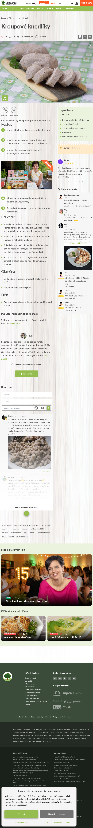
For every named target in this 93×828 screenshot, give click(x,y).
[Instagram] (60, 678)
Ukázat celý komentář (78, 243)
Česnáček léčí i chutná (61, 770)
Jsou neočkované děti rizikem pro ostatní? (67, 779)
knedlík (11, 536)
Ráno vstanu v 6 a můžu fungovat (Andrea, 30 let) (69, 781)
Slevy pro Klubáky (32, 698)
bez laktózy (33, 529)
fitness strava (15, 529)
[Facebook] (55, 678)
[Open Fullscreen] (89, 44)
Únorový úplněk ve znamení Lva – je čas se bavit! (69, 759)
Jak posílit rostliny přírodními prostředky (26, 768)
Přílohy (26, 18)
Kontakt (28, 704)
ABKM (41, 529)
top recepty (17, 525)
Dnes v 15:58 (70, 275)
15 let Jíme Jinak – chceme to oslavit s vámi (27, 778)
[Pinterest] (64, 678)
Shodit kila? (86, 3)
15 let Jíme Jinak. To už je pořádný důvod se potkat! (29, 765)
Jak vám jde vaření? (73, 308)
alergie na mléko (16, 532)
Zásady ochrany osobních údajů (56, 822)
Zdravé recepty (14, 18)
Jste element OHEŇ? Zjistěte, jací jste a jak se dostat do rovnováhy (77, 281)
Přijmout (21, 814)
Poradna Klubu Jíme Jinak (75, 296)
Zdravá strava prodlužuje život (63, 768)
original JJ (26, 525)
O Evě (40, 8)
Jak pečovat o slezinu (20, 775)
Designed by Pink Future (61, 717)
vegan (25, 532)
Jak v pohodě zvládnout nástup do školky (26, 757)
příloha (32, 532)
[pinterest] (90, 37)
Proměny (30, 8)
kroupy (4, 536)
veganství (5, 529)
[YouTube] (74, 678)
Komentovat (46, 472)
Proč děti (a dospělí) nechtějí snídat (65, 773)
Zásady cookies (21, 822)
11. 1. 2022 (20, 477)
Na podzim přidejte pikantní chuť (64, 757)
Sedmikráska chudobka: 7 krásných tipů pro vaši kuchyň (31, 762)
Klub (21, 8)
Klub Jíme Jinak (31, 696)
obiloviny (5, 532)
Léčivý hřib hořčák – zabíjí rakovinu (24, 759)
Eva (30, 335)
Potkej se (70, 8)
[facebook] (85, 37)
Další (59, 4)
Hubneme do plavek (47, 4)
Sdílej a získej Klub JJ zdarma (36, 701)
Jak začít (49, 8)
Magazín (59, 8)
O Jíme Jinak (30, 687)
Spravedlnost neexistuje (61, 762)
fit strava (24, 529)
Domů (3, 18)
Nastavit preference (56, 814)
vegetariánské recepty (44, 532)
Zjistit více (15, 324)
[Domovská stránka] (9, 3)
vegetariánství (6, 525)
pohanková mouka (22, 536)
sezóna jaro (35, 525)
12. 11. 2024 (20, 417)
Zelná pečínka (70, 215)
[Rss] (69, 678)
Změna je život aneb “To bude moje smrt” (67, 776)
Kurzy (14, 8)
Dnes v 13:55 (70, 293)
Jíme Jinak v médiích (33, 690)
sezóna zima (46, 525)
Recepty (5, 8)
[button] (46, 72)
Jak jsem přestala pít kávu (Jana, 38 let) (66, 765)
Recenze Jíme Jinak (32, 693)
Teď (65, 198)
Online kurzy (30, 684)
